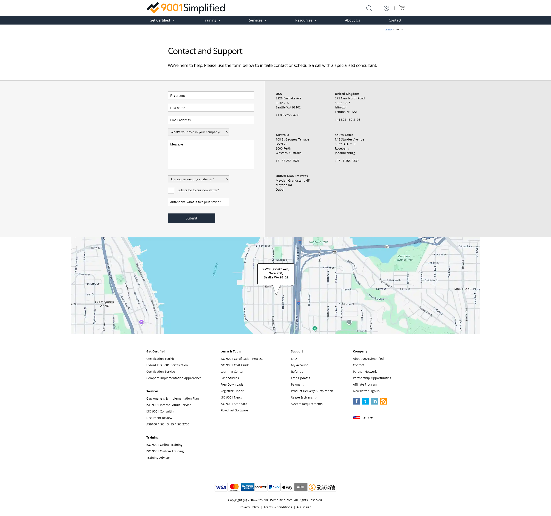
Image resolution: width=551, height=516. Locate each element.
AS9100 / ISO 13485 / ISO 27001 (168, 424)
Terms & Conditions (278, 507)
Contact (395, 20)
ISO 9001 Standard (233, 404)
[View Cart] (402, 7)
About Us (352, 20)
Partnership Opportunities (372, 378)
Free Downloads (231, 384)
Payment (297, 384)
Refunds (297, 371)
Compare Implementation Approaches (173, 378)
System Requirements (307, 404)
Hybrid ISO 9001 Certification (167, 365)
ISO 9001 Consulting (160, 411)
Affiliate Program (365, 384)
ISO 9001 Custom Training (165, 451)
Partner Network (365, 371)
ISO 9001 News (231, 397)
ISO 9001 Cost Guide (235, 365)
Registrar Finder (232, 391)
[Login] (386, 8)
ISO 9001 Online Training (164, 445)
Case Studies (229, 378)
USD (366, 418)
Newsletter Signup (366, 391)
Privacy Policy (249, 507)
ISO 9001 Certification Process (241, 359)
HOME (388, 29)
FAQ (294, 359)
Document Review (159, 418)
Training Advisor (158, 458)
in (374, 401)
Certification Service (160, 371)
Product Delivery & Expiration (312, 391)
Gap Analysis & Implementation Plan (172, 398)
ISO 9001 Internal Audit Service (168, 405)
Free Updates (300, 378)
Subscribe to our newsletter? (198, 190)
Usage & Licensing (304, 397)
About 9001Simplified (368, 359)
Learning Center (232, 371)
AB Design (304, 507)
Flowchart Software (234, 410)
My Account (299, 365)
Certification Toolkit (160, 359)
